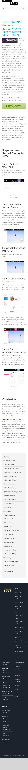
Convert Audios (9, 542)
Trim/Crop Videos (10, 550)
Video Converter (9, 534)
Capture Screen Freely (11, 561)
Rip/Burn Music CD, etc (12, 530)
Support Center (18, 680)
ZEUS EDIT (19, 637)
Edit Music (8, 527)
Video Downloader (9, 461)
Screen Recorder (9, 484)
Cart (17, 696)
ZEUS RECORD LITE (20, 608)
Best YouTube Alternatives (13, 472)
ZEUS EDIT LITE (20, 641)
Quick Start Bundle (6, 712)
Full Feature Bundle (6, 663)
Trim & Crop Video (6, 741)
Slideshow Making (10, 554)
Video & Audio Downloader (7, 678)
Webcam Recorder (10, 499)
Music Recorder (6, 735)
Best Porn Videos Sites (12, 468)
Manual (18, 685)
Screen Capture (9, 558)
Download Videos (10, 480)
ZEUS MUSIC (10, 117)
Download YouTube (11, 476)
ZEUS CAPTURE (19, 646)
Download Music (10, 519)
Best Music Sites (10, 515)
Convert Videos (9, 538)
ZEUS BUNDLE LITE (20, 598)
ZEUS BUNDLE (20, 593)
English (6, 0)
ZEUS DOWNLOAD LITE (19, 621)
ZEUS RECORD (20, 603)
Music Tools (7, 511)
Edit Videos (8, 546)
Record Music (9, 523)
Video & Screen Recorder (6, 670)
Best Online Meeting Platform (14, 492)
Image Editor (9, 571)
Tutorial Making (9, 503)
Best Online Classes (11, 488)
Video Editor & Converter (7, 692)
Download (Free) (19, 667)
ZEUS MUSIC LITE (19, 632)
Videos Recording (10, 507)
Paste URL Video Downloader (6, 727)
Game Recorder (10, 496)
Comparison (19, 651)
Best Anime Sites (10, 464)
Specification (20, 662)
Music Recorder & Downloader (6, 685)
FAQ (17, 689)
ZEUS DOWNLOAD (19, 614)
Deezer (14, 54)
